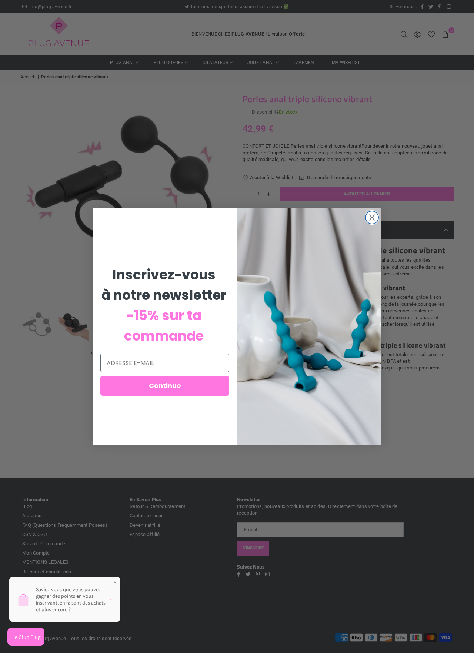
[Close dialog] (371, 217)
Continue (165, 385)
